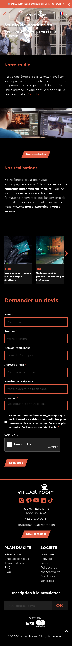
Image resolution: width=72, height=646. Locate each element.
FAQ (7, 567)
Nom (8, 314)
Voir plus (34, 94)
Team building (14, 563)
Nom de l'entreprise (18, 348)
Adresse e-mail (15, 364)
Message (11, 398)
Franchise (47, 554)
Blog (7, 572)
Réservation (12, 554)
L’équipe (46, 558)
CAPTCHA (11, 434)
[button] (63, 13)
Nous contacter (36, 154)
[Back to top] (66, 631)
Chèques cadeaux (16, 558)
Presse (44, 563)
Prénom (10, 331)
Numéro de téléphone (19, 381)
